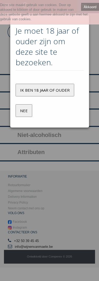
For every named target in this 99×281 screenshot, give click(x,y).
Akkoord (90, 6)
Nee (24, 110)
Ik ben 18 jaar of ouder (45, 90)
